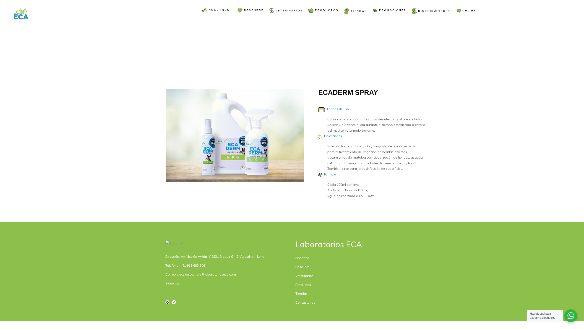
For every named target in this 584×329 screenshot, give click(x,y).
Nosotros (302, 258)
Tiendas (301, 294)
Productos (303, 285)
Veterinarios (304, 276)
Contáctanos (305, 302)
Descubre (302, 267)
